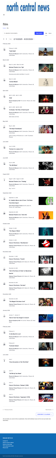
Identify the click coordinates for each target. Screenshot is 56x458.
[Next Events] (6, 39)
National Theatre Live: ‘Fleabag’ (17, 181)
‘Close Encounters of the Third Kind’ (18, 362)
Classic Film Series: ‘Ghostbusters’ (18, 243)
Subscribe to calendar (43, 414)
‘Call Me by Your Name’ (15, 373)
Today (10, 39)
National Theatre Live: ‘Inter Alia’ (18, 214)
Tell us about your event (8, 446)
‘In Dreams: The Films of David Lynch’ (19, 110)
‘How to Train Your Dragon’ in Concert (19, 317)
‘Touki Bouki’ (12, 51)
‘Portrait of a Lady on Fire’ (16, 149)
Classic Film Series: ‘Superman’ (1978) (19, 397)
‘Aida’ (10, 98)
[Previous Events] (4, 39)
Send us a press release (8, 442)
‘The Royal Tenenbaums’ (15, 128)
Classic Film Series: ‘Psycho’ (17, 259)
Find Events (39, 33)
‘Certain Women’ (13, 81)
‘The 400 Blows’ (13, 165)
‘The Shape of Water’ (14, 231)
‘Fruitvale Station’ (14, 346)
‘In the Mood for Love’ (15, 334)
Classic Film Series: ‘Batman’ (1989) (19, 385)
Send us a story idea (7, 444)
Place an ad (5, 447)
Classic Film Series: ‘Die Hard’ (17, 285)
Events (4, 28)
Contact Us (5, 440)
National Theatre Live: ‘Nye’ (16, 67)
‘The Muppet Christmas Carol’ (17, 301)
